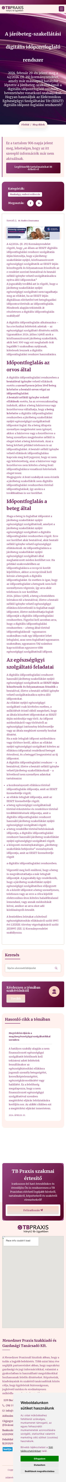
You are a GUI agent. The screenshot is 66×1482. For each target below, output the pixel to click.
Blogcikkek (39, 124)
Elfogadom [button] (39, 1458)
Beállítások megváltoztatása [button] (39, 1471)
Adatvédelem (12, 1477)
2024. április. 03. (17, 1115)
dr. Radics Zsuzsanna (28, 220)
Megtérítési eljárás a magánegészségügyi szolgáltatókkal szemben (29, 1036)
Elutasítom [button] (39, 1465)
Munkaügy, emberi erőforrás (25, 194)
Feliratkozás (31, 1210)
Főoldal (25, 124)
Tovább (16, 998)
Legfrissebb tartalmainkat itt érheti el (33, 168)
